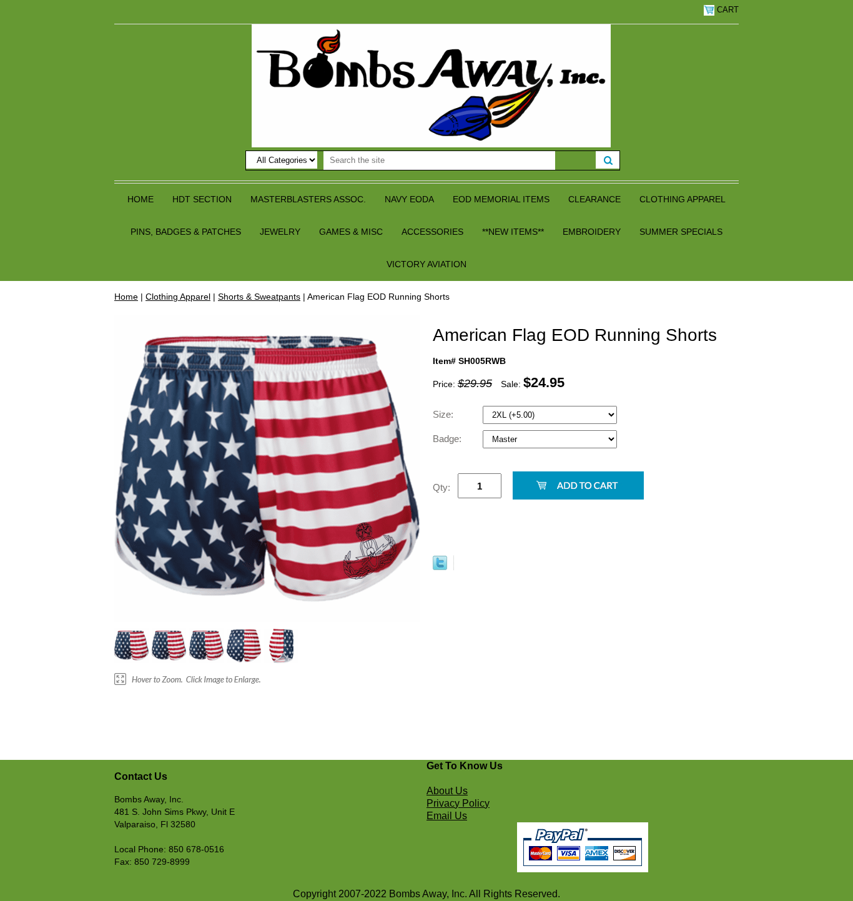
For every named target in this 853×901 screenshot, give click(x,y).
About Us (447, 790)
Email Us (446, 815)
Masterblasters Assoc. (308, 199)
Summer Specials (680, 232)
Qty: (441, 487)
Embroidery (592, 232)
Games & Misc (351, 232)
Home (140, 199)
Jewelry (280, 232)
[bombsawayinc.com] (431, 85)
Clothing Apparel (682, 199)
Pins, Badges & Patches (186, 232)
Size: (444, 414)
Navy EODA (409, 199)
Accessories (432, 232)
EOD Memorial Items (501, 199)
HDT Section (202, 199)
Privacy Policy (458, 803)
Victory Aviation (426, 264)
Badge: (448, 438)
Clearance (594, 199)
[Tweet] (440, 567)
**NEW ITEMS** (513, 232)
